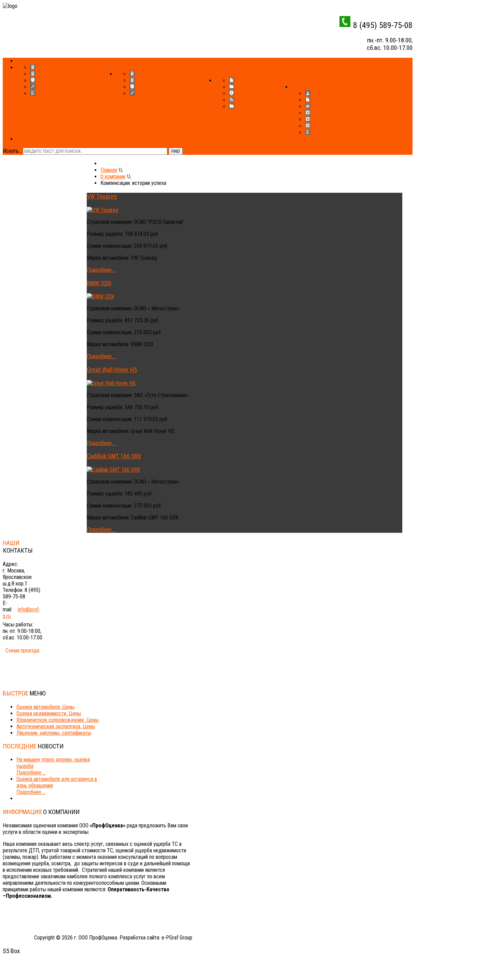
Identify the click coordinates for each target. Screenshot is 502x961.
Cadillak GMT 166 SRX (114, 456)
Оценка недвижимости (66, 74)
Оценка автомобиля (62, 67)
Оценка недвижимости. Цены (48, 713)
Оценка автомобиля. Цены (45, 707)
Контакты (29, 139)
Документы (249, 80)
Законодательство (259, 93)
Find (175, 151)
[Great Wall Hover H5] (111, 383)
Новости (245, 100)
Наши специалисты (336, 93)
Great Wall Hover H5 (112, 370)
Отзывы (320, 132)
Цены (222, 74)
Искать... (12, 151)
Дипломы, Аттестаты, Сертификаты (357, 100)
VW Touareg (102, 196)
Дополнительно (255, 87)
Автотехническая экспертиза (75, 87)
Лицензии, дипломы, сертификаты (53, 733)
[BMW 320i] (100, 296)
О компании (307, 87)
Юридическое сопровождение (76, 80)
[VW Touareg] (102, 210)
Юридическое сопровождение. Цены (57, 720)
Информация (308, 80)
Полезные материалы (262, 106)
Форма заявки (54, 93)
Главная (27, 61)
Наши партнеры (331, 106)
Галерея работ (328, 113)
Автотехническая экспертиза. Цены (55, 726)
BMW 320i (99, 283)
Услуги (125, 67)
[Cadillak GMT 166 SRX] (113, 469)
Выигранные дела (334, 126)
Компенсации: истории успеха (351, 119)
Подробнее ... (101, 270)
